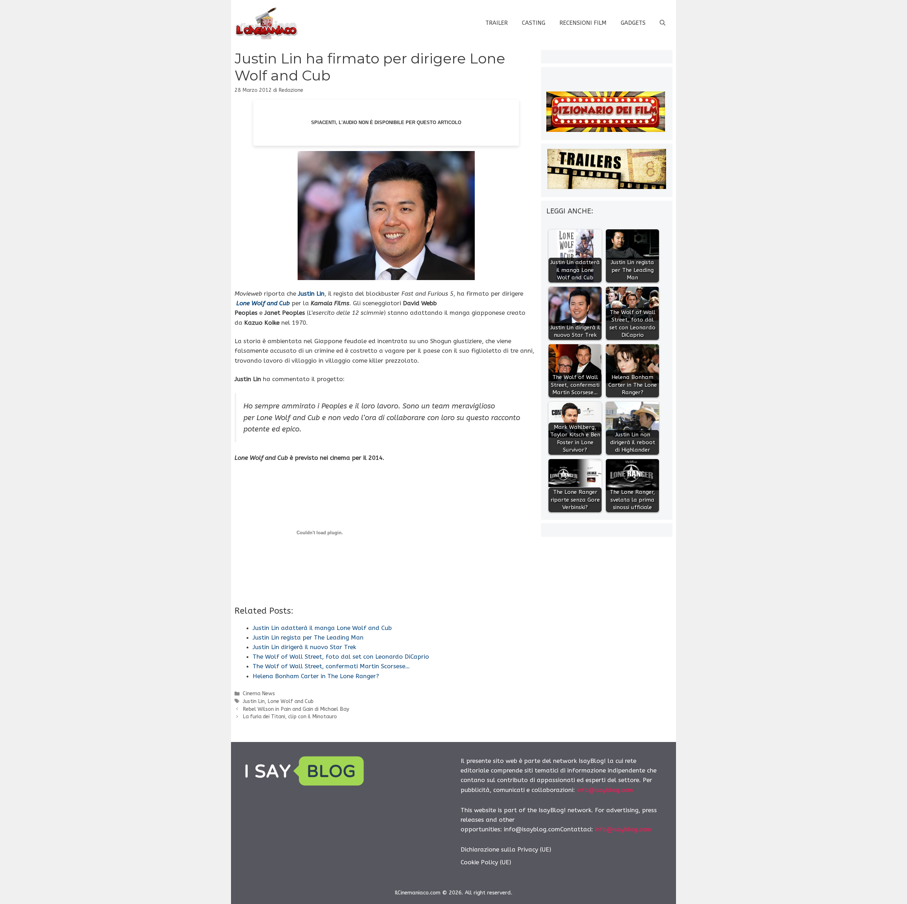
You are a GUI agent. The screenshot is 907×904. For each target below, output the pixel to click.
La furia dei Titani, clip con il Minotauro (290, 717)
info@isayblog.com (605, 789)
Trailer (496, 22)
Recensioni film (583, 22)
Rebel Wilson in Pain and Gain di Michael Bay (296, 709)
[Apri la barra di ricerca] (662, 23)
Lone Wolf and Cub (263, 303)
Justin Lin (311, 293)
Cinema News (259, 694)
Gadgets (633, 22)
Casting (533, 22)
